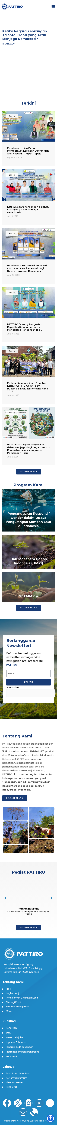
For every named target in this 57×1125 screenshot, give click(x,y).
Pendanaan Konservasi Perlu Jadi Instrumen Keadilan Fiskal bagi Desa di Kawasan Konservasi (27, 268)
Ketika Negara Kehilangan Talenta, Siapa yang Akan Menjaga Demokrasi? (28, 209)
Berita (12, 116)
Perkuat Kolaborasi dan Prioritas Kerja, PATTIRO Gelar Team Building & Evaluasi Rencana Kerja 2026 (27, 387)
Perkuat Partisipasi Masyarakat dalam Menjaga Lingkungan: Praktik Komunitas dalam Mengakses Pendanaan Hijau (28, 448)
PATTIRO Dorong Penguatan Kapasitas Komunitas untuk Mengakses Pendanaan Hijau (24, 327)
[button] (5, 52)
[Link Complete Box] (28, 510)
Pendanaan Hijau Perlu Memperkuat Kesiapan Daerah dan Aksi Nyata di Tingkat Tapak (28, 151)
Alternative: (12, 687)
